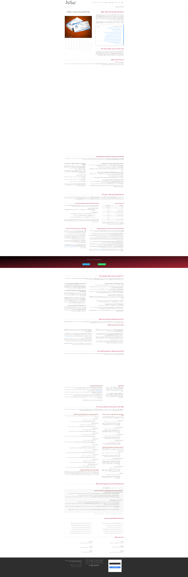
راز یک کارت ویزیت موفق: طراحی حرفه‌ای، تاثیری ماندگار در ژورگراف (113, 36)
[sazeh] (65, 42)
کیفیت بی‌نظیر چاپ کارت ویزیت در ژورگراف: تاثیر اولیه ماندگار (114, 28)
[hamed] (76, 44)
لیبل (87, 562)
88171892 (73, 564)
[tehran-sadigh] (68, 39)
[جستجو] (92, 2)
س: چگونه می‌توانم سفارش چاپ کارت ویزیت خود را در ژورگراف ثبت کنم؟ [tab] (80, 527)
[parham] (88, 51)
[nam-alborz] (90, 42)
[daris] (76, 46)
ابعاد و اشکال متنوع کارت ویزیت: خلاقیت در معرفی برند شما (114, 33)
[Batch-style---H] (85, 46)
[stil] (74, 39)
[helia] (88, 49)
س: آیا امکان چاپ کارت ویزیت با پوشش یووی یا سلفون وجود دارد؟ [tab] (113, 533)
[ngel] (88, 42)
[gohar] (79, 44)
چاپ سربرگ (90, 541)
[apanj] (68, 49)
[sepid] (85, 39)
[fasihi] (88, 44)
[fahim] (90, 44)
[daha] (79, 46)
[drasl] (65, 46)
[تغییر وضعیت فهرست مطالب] (98, 27)
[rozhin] (76, 42)
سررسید (87, 560)
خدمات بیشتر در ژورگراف (118, 43)
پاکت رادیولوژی (92, 560)
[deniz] (74, 46)
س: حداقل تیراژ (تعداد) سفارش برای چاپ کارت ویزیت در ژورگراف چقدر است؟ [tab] (112, 523)
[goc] (82, 44)
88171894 (77, 564)
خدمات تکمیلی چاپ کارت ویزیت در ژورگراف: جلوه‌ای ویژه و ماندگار (113, 35)
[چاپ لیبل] (97, 542)
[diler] (71, 46)
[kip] (71, 44)
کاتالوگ (101, 560)
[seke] (90, 39)
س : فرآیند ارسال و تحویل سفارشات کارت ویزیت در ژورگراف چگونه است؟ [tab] (112, 529)
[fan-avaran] (85, 49)
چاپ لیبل (122, 541)
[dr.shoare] (68, 46)
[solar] (79, 39)
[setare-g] (82, 39)
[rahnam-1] (79, 42)
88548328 (80, 566)
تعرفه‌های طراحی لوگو (99, 390)
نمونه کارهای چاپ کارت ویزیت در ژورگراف (116, 29)
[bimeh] (79, 49)
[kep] (74, 44)
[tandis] (71, 39)
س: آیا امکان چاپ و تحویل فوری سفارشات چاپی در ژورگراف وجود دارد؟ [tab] (112, 531)
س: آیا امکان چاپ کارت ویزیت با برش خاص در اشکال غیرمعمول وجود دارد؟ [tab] (80, 531)
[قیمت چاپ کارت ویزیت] (99, 250)
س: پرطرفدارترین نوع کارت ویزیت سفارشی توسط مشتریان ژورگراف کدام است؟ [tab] (80, 533)
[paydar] (82, 42)
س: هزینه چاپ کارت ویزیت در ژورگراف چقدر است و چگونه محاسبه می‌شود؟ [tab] (80, 523)
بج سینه (91, 546)
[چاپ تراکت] (97, 547)
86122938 (76, 566)
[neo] (85, 51)
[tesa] (78, 27)
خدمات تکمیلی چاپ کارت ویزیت (71, 246)
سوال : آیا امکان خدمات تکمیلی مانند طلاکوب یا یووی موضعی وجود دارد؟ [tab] (80, 525)
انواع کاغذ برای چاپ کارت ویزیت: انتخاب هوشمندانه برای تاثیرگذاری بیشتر (112, 32)
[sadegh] (71, 42)
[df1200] (82, 49)
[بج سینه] (66, 547)
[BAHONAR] (88, 46)
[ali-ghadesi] (76, 49)
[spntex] (76, 39)
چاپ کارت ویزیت (119, 7)
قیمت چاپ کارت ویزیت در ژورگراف (117, 30)
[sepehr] (88, 39)
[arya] (65, 49)
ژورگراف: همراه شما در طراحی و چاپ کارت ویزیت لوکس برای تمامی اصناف (112, 39)
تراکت (101, 562)
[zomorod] (65, 54)
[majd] (68, 44)
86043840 (72, 566)
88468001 (80, 564)
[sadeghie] (68, 42)
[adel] (74, 49)
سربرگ (97, 562)
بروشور (97, 560)
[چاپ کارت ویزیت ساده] (74, 42)
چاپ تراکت (122, 546)
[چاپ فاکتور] (97, 552)
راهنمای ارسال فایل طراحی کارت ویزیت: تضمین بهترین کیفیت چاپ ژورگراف (112, 40)
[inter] (90, 49)
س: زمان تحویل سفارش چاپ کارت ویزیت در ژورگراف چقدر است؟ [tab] (113, 525)
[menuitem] (122, 2)
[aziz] (90, 46)
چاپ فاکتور (122, 551)
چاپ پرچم (90, 550)
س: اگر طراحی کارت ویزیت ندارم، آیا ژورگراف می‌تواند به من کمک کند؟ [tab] (81, 529)
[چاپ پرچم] (66, 552)
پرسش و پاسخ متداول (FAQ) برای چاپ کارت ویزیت (115, 42)
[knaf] (82, 51)
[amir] (71, 49)
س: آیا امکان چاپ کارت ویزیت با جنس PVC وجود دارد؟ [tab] (114, 527)
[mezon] (65, 44)
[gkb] (85, 44)
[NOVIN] (85, 42)
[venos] (90, 51)
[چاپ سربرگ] (66, 542)
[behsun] (82, 46)
